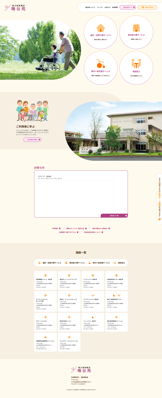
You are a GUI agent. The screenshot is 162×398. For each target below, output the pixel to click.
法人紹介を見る (32, 140)
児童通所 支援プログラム (67, 232)
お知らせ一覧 (114, 216)
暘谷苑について (90, 7)
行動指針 (55, 228)
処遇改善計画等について (92, 232)
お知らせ (107, 7)
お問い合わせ (149, 7)
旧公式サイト (128, 7)
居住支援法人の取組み (99, 228)
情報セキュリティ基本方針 (75, 228)
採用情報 (115, 7)
